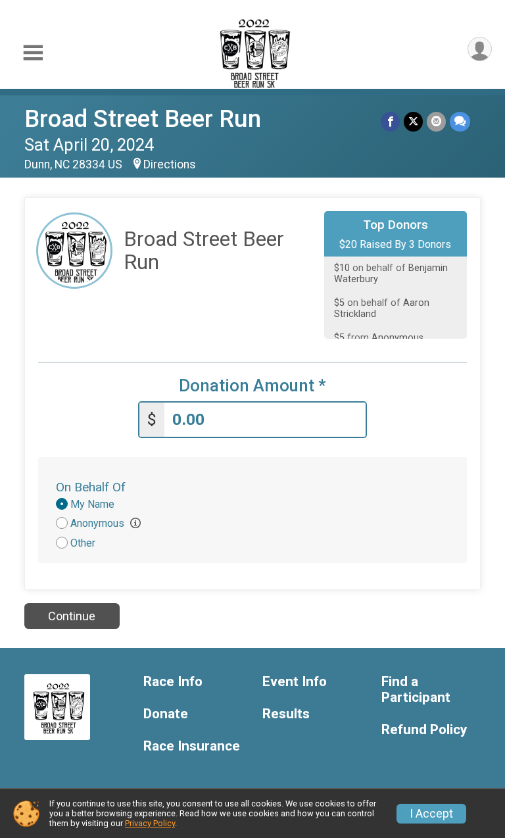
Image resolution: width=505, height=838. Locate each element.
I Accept (431, 813)
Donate (165, 714)
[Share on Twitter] (413, 121)
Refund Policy (424, 729)
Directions (169, 164)
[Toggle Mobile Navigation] (33, 52)
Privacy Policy (150, 823)
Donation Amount (252, 385)
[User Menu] (480, 49)
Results (286, 714)
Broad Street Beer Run (142, 119)
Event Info (294, 681)
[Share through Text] (460, 121)
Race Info (173, 681)
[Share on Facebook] (390, 121)
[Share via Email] (436, 121)
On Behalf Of (91, 487)
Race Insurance (191, 746)
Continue (71, 616)
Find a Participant (415, 689)
